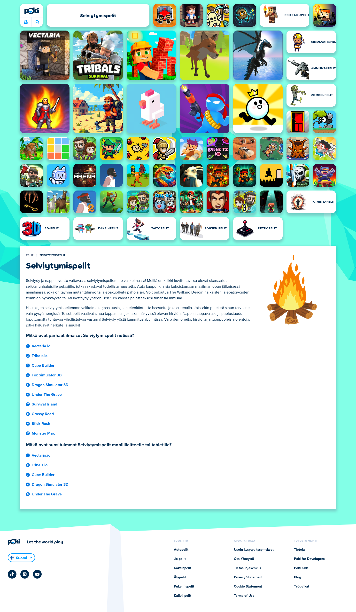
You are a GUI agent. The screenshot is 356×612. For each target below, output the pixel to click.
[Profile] (25, 22)
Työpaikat (301, 586)
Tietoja (299, 549)
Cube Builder (43, 365)
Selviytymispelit (52, 255)
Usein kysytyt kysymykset (254, 549)
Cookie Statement (248, 586)
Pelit (30, 255)
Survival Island (44, 404)
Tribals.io (39, 356)
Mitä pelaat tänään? (37, 22)
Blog (297, 577)
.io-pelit (180, 559)
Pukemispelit (184, 586)
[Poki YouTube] (37, 574)
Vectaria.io (41, 346)
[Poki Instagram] (24, 574)
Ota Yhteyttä (244, 559)
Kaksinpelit (182, 568)
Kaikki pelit (182, 595)
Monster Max (43, 433)
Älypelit (180, 577)
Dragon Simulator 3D (50, 385)
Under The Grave (47, 395)
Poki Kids (301, 568)
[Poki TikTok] (12, 574)
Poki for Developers (309, 559)
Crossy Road (43, 414)
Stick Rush (41, 424)
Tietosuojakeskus (247, 568)
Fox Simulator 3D (47, 375)
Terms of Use (244, 595)
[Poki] (31, 11)
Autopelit (181, 549)
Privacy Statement (248, 577)
